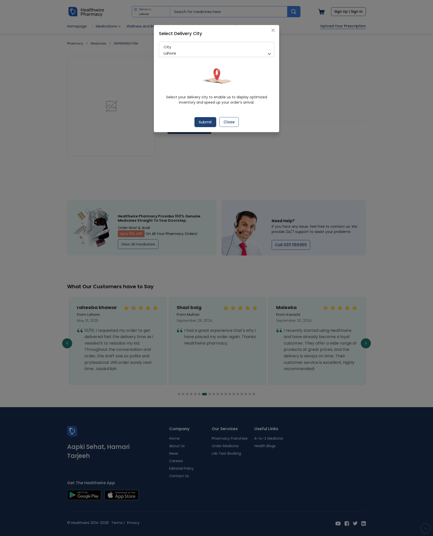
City (167, 47)
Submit (205, 122)
